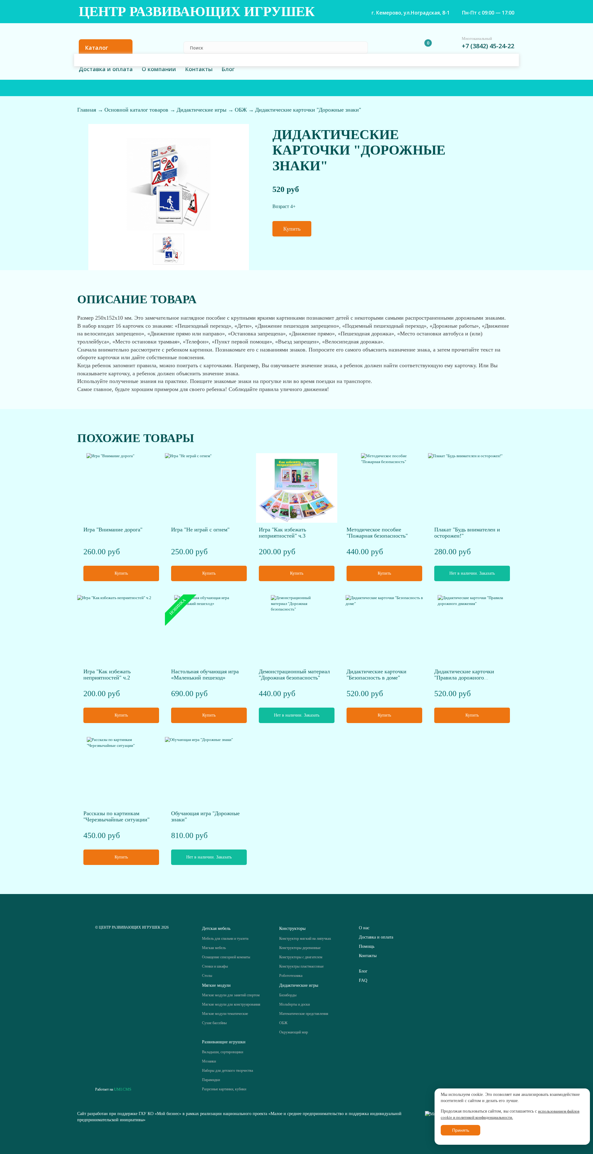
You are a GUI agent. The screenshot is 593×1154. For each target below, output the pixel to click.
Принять (460, 1130)
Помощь (366, 946)
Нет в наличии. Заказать (472, 573)
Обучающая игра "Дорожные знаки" (205, 816)
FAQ (363, 980)
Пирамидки (211, 1080)
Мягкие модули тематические (225, 1013)
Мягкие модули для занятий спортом (231, 995)
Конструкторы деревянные (300, 948)
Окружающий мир (293, 1032)
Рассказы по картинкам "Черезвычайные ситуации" (116, 816)
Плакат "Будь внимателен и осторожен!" (467, 532)
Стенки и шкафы (215, 966)
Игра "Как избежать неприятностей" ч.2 (107, 674)
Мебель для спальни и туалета (225, 938)
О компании (159, 69)
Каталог (96, 47)
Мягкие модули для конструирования (231, 1004)
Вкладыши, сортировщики (222, 1052)
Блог (228, 69)
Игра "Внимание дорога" (112, 529)
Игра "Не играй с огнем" (200, 529)
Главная (87, 110)
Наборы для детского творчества (227, 1070)
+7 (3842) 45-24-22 (488, 46)
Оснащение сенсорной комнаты (226, 957)
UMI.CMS (122, 1089)
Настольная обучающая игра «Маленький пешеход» (205, 674)
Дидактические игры (202, 110)
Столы (207, 975)
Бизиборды (287, 995)
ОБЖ (241, 110)
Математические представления (303, 1013)
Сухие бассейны (214, 1023)
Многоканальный (477, 38)
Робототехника (290, 975)
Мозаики (209, 1061)
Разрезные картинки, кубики (224, 1089)
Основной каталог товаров (137, 110)
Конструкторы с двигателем (300, 957)
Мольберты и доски (294, 1004)
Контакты (198, 69)
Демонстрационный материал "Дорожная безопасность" (294, 674)
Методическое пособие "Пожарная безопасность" (377, 532)
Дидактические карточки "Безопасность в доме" (376, 674)
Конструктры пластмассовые (301, 966)
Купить (292, 229)
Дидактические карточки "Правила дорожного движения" (464, 677)
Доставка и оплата (106, 69)
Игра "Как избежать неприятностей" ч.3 (282, 532)
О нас (364, 928)
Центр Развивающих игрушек (197, 11)
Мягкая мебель (214, 948)
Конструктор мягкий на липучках (305, 938)
